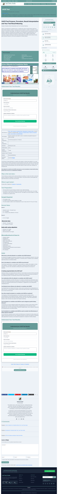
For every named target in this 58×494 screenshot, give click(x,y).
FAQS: (23, 57)
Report (13, 157)
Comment (4, 444)
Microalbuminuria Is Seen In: (27, 56)
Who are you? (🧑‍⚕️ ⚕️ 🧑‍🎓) (7, 98)
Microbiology (43, 3)
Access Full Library (49, 63)
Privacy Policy (21, 482)
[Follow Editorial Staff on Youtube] (22, 419)
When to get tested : (7, 57)
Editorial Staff (20, 401)
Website (28, 457)
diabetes (13, 184)
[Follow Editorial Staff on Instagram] (20, 419)
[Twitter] (46, 27)
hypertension (19, 184)
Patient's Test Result (7, 106)
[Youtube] (52, 27)
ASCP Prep (32, 478)
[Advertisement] (20, 44)
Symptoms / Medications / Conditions (9, 113)
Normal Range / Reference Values (10, 109)
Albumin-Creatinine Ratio (17, 131)
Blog (15, 364)
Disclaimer (27, 364)
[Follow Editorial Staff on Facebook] (16, 419)
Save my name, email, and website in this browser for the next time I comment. (15, 459)
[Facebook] (44, 27)
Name (3, 457)
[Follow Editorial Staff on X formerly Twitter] (18, 419)
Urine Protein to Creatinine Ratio (16, 133)
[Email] (54, 27)
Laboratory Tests (5, 13)
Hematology (30, 3)
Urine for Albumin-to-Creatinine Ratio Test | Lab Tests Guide (16, 425)
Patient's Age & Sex (6, 102)
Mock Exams (33, 480)
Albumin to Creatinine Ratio (24, 132)
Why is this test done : (8, 56)
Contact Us (22, 364)
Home (25, 3)
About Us (18, 364)
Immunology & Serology (51, 3)
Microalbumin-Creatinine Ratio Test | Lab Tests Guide (15, 430)
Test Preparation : (7, 58)
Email (16, 457)
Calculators (32, 482)
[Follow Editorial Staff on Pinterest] (23, 419)
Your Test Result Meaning (20, 121)
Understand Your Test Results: (27, 58)
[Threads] (50, 27)
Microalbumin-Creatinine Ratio (28, 131)
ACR (9, 131)
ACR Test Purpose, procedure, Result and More (13, 435)
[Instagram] (48, 27)
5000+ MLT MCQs (33, 476)
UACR (11, 131)
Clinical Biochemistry (36, 3)
